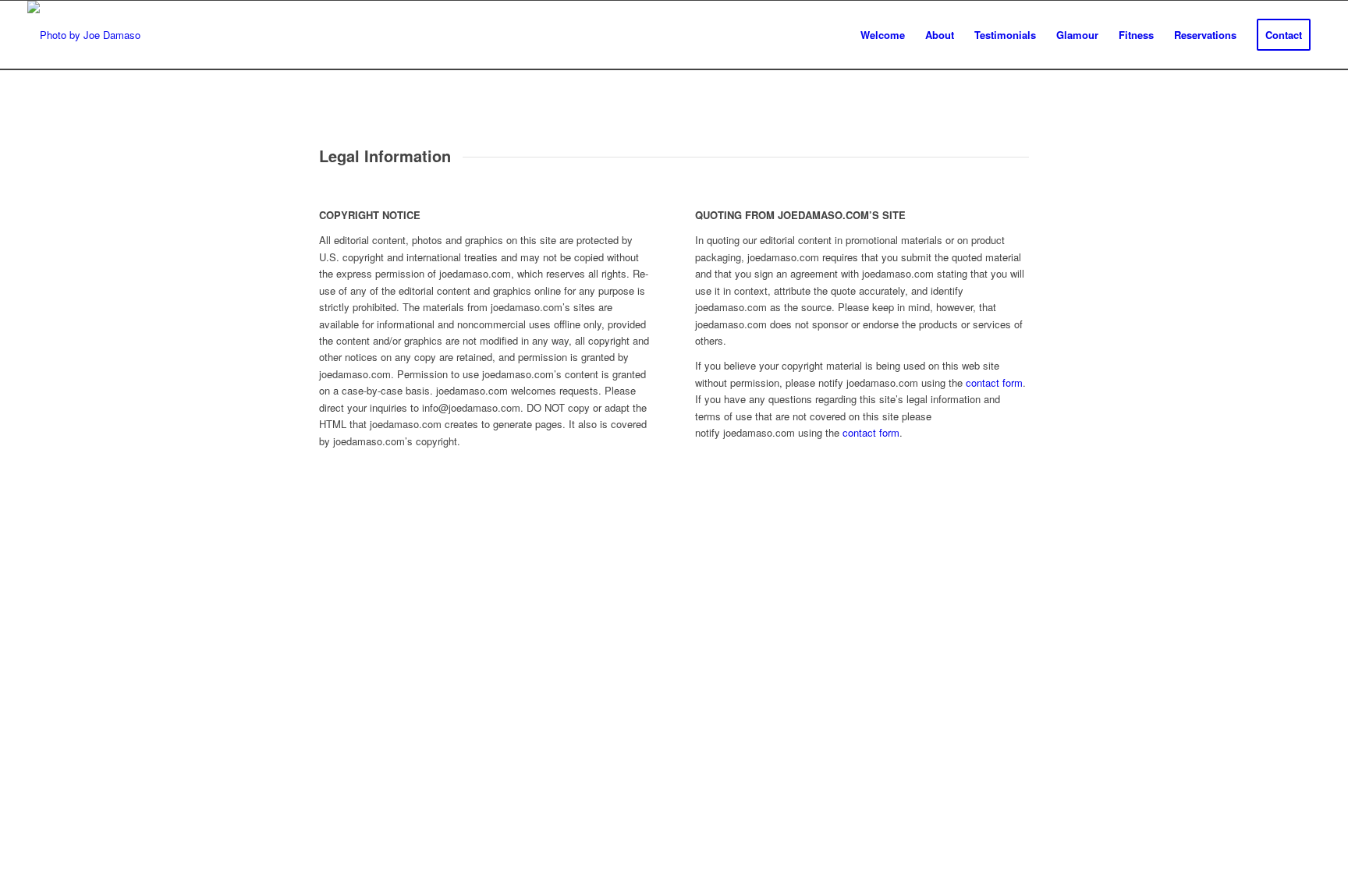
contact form (994, 382)
